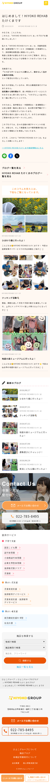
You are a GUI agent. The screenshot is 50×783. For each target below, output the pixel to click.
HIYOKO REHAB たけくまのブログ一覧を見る (22, 174)
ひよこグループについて (25, 749)
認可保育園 (9, 552)
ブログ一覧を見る (11, 167)
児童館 (7, 573)
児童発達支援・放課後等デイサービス (16, 601)
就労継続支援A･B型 (14, 617)
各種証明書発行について (25, 757)
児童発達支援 (10, 588)
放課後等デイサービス (15, 594)
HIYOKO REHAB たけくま (27, 26)
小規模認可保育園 (12, 557)
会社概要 (16, 763)
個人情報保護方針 (30, 763)
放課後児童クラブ (12, 568)
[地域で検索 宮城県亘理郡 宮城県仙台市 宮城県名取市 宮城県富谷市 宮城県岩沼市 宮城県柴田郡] (25, 641)
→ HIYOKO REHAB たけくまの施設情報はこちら (22, 148)
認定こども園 (10, 547)
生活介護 (8, 623)
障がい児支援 (11, 582)
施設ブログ (25, 753)
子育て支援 (10, 541)
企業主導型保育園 (12, 563)
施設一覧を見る (25, 666)
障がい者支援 (11, 611)
